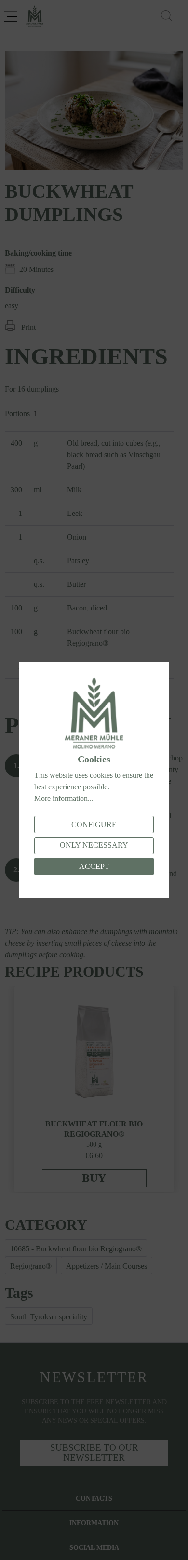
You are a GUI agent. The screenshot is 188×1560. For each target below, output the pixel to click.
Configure (94, 824)
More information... (64, 798)
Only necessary (94, 845)
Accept (94, 866)
